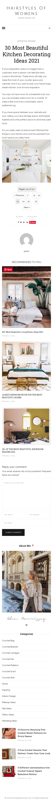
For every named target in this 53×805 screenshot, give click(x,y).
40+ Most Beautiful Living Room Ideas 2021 (22, 332)
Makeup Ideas (8, 702)
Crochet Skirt (8, 677)
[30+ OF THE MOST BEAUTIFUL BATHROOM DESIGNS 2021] (26, 426)
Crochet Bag (8, 640)
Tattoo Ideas (8, 714)
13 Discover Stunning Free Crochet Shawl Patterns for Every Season (32, 733)
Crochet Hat (8, 659)
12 (39, 195)
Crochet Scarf (8, 671)
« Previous (19, 195)
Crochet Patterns (10, 665)
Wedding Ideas (9, 721)
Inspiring (6, 690)
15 (28, 201)
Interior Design (26, 41)
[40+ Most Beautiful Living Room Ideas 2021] (26, 297)
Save (33, 222)
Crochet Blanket (10, 647)
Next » (27, 207)
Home (5, 684)
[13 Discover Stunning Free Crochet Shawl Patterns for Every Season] (9, 733)
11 (34, 195)
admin (19, 217)
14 (23, 201)
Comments (32, 217)
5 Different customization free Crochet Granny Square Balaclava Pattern (34, 771)
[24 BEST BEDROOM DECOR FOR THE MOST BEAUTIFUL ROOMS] (26, 366)
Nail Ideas (6, 708)
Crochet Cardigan (10, 653)
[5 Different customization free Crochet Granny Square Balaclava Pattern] (9, 771)
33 (36, 201)
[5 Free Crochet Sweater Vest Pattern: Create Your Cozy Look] (9, 753)
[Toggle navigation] (3, 28)
